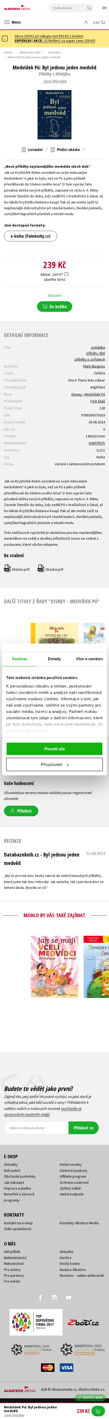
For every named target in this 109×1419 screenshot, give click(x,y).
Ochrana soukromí (74, 1182)
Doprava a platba (17, 1188)
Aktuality (11, 1164)
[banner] (28, 6)
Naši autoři (12, 1170)
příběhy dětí (95, 353)
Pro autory (12, 1269)
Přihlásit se (83, 1128)
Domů (8, 52)
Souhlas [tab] (19, 659)
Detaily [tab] (54, 659)
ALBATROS (97, 443)
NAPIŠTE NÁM (93, 1397)
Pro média (12, 1281)
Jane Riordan (55, 81)
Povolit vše (54, 749)
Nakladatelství (15, 1257)
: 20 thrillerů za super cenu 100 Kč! (64, 40)
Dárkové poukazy (73, 1170)
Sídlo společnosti (17, 1228)
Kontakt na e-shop (18, 1223)
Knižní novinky (71, 1164)
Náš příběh (12, 1251)
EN (104, 8)
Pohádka (54, 52)
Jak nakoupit (14, 1182)
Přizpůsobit (51, 764)
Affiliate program (73, 1176)
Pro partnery (14, 1275)
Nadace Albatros (73, 1269)
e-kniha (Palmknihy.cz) (31, 236)
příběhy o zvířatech (90, 359)
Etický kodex (70, 1263)
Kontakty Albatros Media (79, 1223)
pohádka (98, 347)
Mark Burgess (94, 366)
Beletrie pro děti (30, 52)
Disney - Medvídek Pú (88, 394)
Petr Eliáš (97, 401)
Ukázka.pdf (17, 569)
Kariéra (65, 1257)
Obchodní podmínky (20, 1176)
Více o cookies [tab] (89, 659)
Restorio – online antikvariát (82, 1275)
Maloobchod (14, 1263)
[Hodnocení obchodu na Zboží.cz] (83, 1320)
